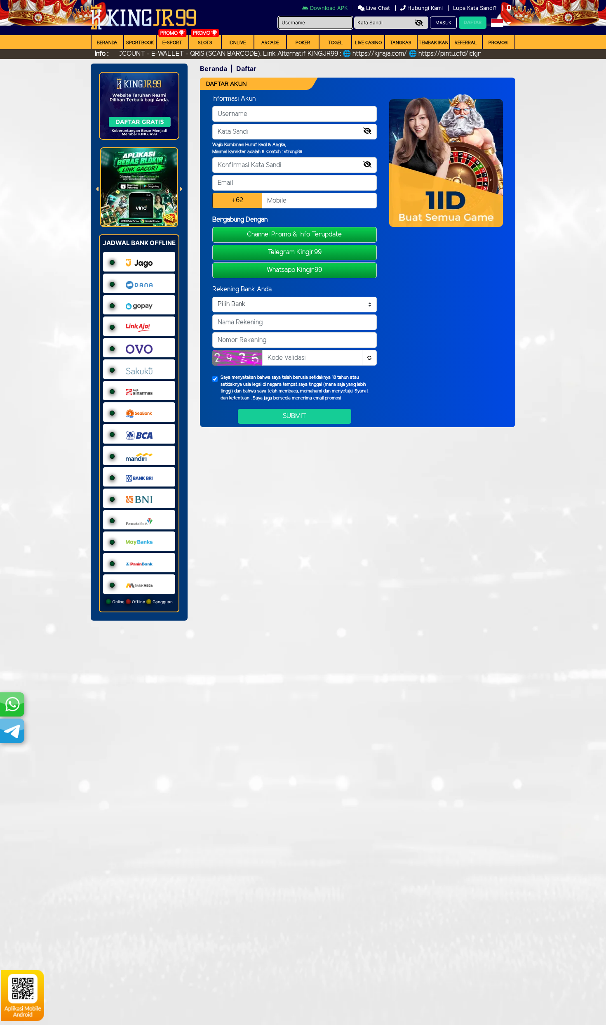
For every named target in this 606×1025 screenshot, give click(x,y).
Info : (101, 54)
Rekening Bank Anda (242, 289)
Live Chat (377, 8)
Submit (294, 416)
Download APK (328, 8)
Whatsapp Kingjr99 (294, 270)
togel (335, 43)
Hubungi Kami (425, 8)
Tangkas (400, 43)
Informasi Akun (234, 99)
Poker (303, 43)
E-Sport (172, 43)
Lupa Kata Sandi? (475, 8)
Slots (205, 43)
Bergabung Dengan (240, 220)
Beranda (107, 43)
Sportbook (140, 43)
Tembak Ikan (433, 43)
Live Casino (368, 43)
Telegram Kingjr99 (295, 252)
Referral (466, 43)
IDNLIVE (238, 43)
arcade (270, 43)
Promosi (498, 43)
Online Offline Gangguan (142, 601)
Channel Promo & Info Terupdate (294, 235)
